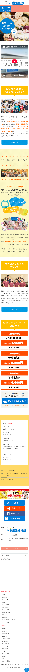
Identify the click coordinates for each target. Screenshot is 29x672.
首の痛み (4, 656)
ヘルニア (4, 651)
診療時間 (4, 597)
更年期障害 (5, 641)
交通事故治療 (5, 633)
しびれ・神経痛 (6, 661)
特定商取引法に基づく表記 (9, 619)
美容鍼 (4, 628)
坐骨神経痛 (5, 648)
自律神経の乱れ (6, 638)
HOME (4, 595)
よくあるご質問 (6, 612)
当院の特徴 (5, 607)
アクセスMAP (5, 600)
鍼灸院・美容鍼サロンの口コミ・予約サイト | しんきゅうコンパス (14, 664)
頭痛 (3, 658)
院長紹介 (4, 602)
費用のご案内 (5, 609)
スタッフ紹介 (14, 309)
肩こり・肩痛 (5, 653)
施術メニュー (5, 614)
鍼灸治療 (4, 631)
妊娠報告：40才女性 (8, 434)
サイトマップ (5, 622)
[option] (14, 26)
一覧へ (24, 423)
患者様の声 (14, 142)
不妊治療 (4, 636)
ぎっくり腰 (5, 646)
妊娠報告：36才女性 (8, 440)
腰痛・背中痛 (5, 643)
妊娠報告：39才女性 (8, 429)
